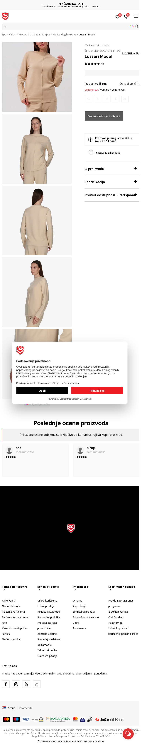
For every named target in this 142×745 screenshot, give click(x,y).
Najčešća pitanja (47, 656)
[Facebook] (5, 684)
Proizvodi (24, 34)
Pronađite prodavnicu (86, 617)
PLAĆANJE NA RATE (71, 3)
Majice (46, 34)
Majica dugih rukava (64, 34)
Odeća (36, 34)
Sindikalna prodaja (84, 611)
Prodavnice (79, 628)
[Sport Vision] (5, 16)
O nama (77, 600)
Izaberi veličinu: (96, 83)
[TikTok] (36, 684)
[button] (71, 26)
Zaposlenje (79, 606)
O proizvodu (94, 169)
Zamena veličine (47, 634)
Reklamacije (44, 645)
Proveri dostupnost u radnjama (110, 195)
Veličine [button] (104, 89)
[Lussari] (131, 53)
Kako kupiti (8, 600)
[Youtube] (26, 684)
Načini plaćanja (11, 606)
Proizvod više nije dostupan (104, 116)
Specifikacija (95, 182)
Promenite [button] (26, 708)
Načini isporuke (11, 639)
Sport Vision (9, 34)
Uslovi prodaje (46, 606)
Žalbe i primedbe (47, 650)
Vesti (76, 622)
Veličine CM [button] (118, 89)
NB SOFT (77, 741)
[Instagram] (16, 684)
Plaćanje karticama (13, 611)
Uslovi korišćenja (47, 600)
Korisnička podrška (48, 617)
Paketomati (115, 622)
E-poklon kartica (118, 611)
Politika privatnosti (48, 611)
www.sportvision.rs (55, 741)
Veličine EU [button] (91, 89)
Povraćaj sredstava (48, 639)
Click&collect (116, 617)
